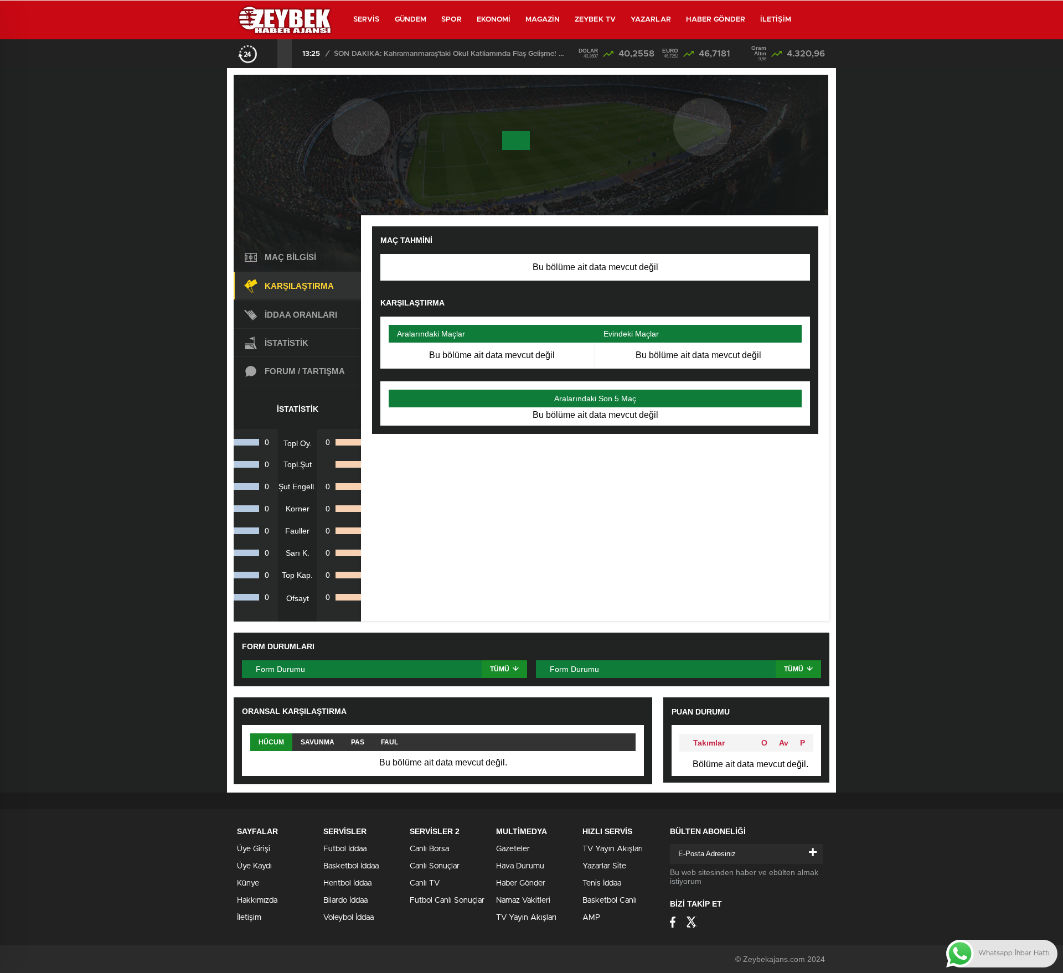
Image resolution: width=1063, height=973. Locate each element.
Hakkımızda (257, 900)
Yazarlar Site (604, 866)
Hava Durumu (520, 866)
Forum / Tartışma (305, 371)
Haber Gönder (715, 19)
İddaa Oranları (301, 314)
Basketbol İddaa (351, 866)
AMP (591, 918)
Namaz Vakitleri (523, 900)
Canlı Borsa (429, 849)
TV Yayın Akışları (526, 918)
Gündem (411, 19)
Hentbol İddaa (347, 883)
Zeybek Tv (595, 19)
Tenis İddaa (601, 883)
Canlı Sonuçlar (435, 866)
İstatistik (286, 343)
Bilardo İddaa (345, 900)
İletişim (775, 19)
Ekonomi (494, 19)
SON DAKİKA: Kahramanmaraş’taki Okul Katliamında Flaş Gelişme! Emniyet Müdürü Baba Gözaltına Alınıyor (450, 54)
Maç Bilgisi (290, 257)
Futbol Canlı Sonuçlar (447, 900)
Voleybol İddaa (348, 918)
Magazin (542, 19)
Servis (366, 19)
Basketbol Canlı (609, 900)
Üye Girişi (253, 849)
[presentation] (270, 53)
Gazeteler (513, 849)
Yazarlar (651, 19)
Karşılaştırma (299, 286)
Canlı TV (425, 883)
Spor (451, 19)
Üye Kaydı (254, 866)
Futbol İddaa (345, 849)
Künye (248, 883)
